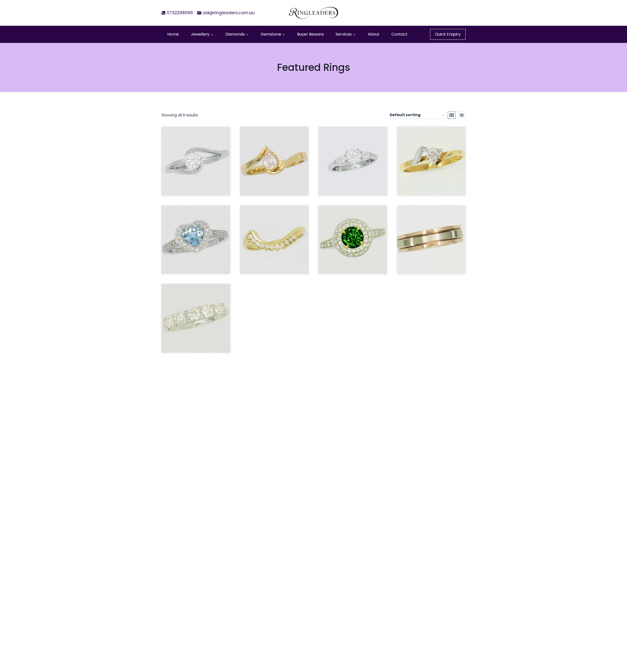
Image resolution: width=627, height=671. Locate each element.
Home (173, 34)
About (373, 34)
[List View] (462, 115)
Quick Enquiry (448, 34)
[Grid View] (452, 115)
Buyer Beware (310, 34)
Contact (399, 34)
